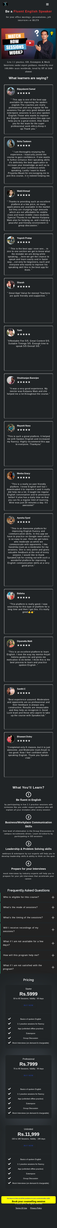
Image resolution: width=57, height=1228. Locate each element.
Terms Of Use (21, 1208)
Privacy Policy (36, 1208)
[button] (47, 4)
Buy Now (28, 1005)
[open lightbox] (28, 43)
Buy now (28, 1146)
